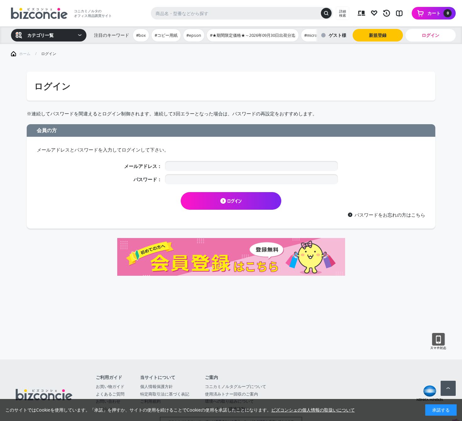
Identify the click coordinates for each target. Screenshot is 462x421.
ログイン (430, 35)
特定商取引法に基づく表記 (164, 394)
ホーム (24, 53)
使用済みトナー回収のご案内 (231, 394)
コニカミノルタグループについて (235, 386)
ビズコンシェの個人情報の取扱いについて (313, 410)
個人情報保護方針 (156, 386)
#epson (193, 35)
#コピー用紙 (166, 35)
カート (438, 13)
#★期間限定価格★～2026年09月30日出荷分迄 (252, 35)
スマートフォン (438, 341)
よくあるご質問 (110, 394)
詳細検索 (342, 13)
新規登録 (378, 35)
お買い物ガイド (110, 386)
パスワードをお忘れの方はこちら (390, 215)
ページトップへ (448, 388)
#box (141, 35)
